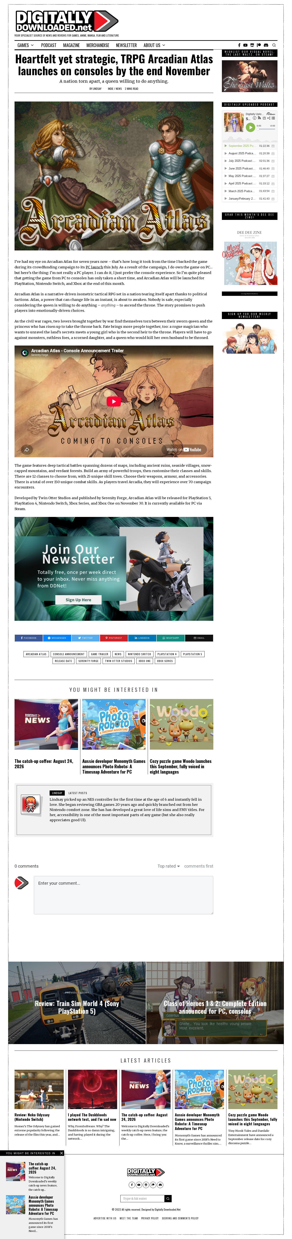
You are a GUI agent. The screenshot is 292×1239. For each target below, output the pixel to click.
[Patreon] (259, 45)
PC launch (94, 267)
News (119, 88)
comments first (198, 866)
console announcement (69, 654)
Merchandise (98, 45)
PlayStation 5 (192, 654)
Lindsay (97, 88)
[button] (168, 1198)
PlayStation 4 (167, 654)
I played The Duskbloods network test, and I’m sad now (92, 1117)
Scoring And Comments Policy (180, 1218)
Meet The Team (129, 1218)
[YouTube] (245, 45)
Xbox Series (165, 661)
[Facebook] (239, 45)
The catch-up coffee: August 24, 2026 (44, 764)
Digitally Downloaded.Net (167, 1209)
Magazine (71, 45)
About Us (152, 45)
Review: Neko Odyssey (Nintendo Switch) (32, 1117)
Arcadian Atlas (36, 654)
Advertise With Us (105, 1218)
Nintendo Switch (139, 654)
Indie (110, 88)
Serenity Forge (88, 661)
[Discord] (266, 45)
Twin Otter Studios (118, 661)
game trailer (99, 654)
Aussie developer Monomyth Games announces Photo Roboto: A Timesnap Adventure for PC (114, 766)
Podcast (48, 45)
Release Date (63, 661)
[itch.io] (252, 45)
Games (23, 45)
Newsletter (126, 45)
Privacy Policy (150, 1218)
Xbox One (145, 661)
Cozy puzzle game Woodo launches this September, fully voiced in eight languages (181, 766)
